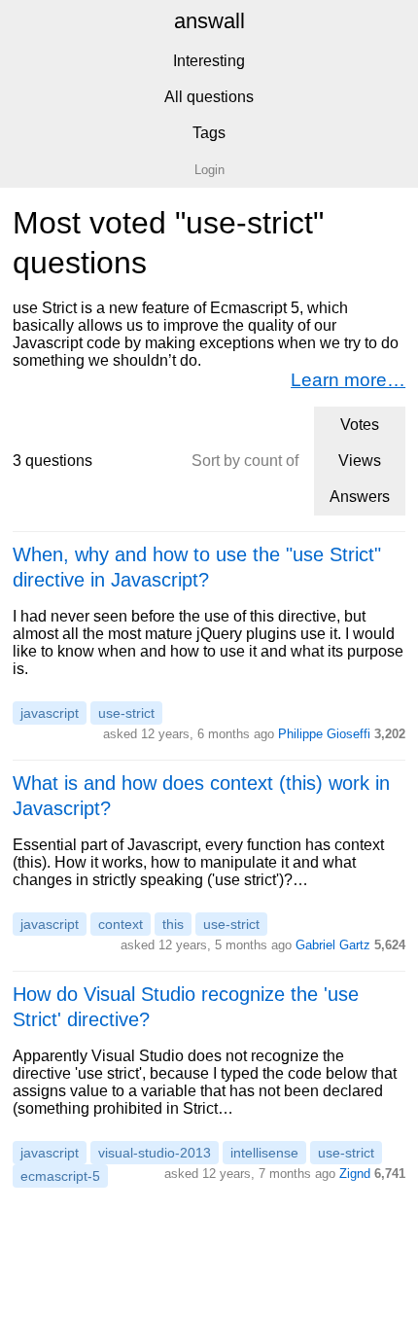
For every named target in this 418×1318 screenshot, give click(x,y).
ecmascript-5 (60, 1176)
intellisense (264, 1152)
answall (209, 21)
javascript (49, 713)
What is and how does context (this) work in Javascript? (201, 795)
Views (359, 460)
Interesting (209, 61)
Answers (360, 496)
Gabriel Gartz (333, 945)
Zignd (354, 1173)
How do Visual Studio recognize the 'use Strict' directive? (186, 1006)
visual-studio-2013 (154, 1152)
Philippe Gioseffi (324, 734)
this (173, 924)
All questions (209, 97)
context (120, 924)
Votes (359, 424)
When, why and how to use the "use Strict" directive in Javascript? (197, 567)
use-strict (126, 713)
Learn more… (348, 380)
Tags (209, 133)
